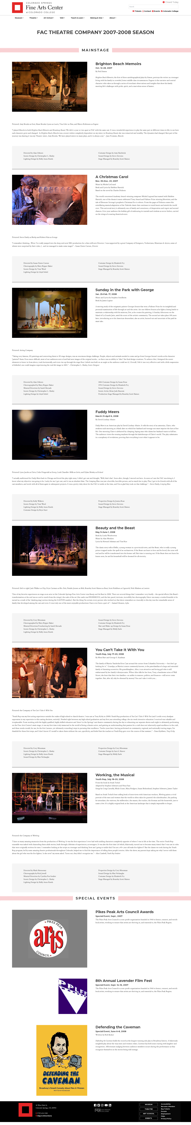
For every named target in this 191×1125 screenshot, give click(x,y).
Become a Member (168, 1106)
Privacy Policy (166, 1118)
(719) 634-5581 (42, 1113)
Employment (165, 1114)
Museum (18, 18)
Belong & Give (96, 18)
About (112, 18)
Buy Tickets (165, 1109)
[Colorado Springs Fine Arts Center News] (110, 1105)
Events (157, 11)
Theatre (32, 18)
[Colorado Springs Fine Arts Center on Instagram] (102, 1105)
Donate (164, 1111)
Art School (48, 18)
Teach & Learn (77, 18)
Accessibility (166, 1104)
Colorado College (170, 11)
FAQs (163, 1116)
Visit (62, 18)
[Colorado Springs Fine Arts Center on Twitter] (98, 1105)
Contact (147, 11)
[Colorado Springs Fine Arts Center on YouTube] (106, 1105)
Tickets (137, 11)
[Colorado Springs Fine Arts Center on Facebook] (95, 1105)
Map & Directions (44, 1116)
